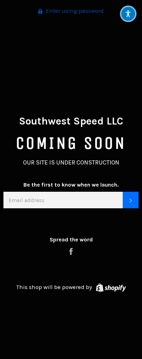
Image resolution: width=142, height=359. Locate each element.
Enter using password (74, 10)
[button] (128, 14)
